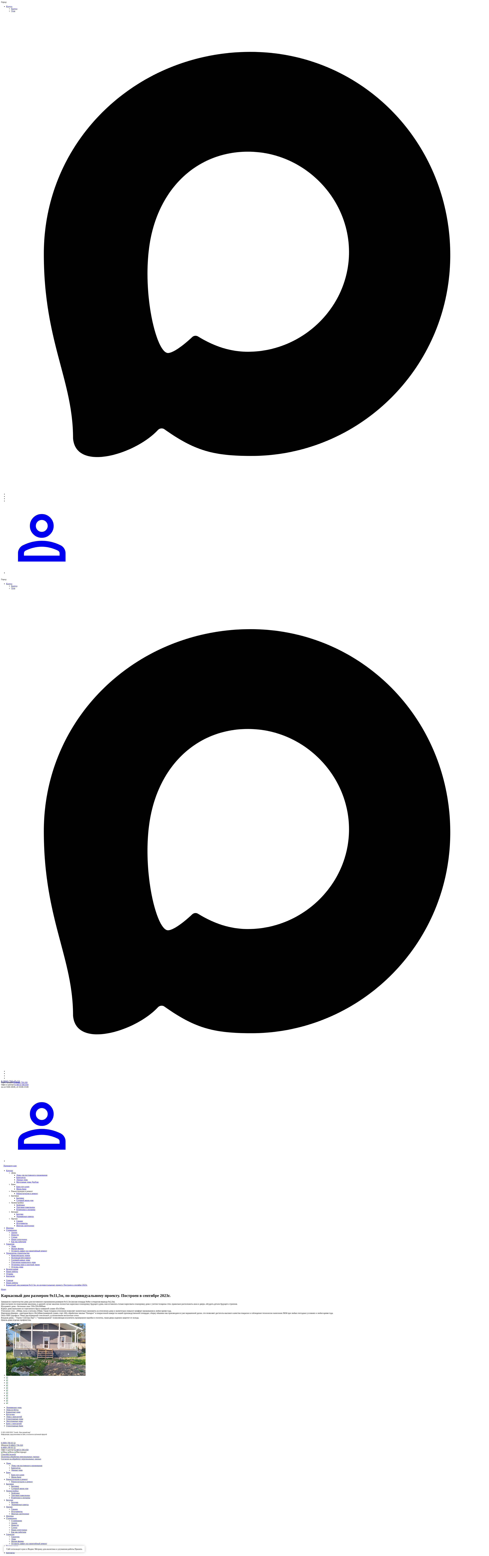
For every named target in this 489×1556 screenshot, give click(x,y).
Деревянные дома (14, 1407)
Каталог (9, 1170)
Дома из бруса (12, 1410)
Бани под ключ (22, 1187)
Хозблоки (20, 1205)
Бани (8, 1472)
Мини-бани (21, 1189)
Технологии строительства (17, 1253)
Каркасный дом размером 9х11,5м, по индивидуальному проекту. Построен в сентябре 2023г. (46, 1285)
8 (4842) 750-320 (20, 1082)
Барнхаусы (21, 1177)
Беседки (19, 1214)
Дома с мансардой (14, 1417)
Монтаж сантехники (25, 1226)
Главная (9, 1280)
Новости (15, 1235)
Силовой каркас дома (20, 1260)
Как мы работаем (18, 1242)
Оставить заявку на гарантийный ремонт (29, 1251)
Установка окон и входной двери (25, 1265)
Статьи (14, 1237)
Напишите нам (10, 1166)
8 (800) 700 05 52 (8, 1443)
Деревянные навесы (25, 1216)
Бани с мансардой (14, 1423)
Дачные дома (22, 1180)
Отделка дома (17, 1267)
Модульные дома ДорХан (27, 1182)
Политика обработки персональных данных (20, 1457)
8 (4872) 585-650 (21, 1085)
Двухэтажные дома (14, 1421)
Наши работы (12, 1271)
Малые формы (17, 1248)
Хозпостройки (12, 1491)
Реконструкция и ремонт (27, 1193)
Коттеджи (10, 1414)
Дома (13, 1246)
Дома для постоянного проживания (31, 1175)
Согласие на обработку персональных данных (21, 1459)
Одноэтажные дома (14, 1419)
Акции (14, 1232)
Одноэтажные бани (14, 1426)
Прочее (9, 1507)
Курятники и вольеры (25, 1209)
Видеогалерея (12, 1269)
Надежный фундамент (21, 1258)
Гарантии (10, 1244)
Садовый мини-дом (24, 1200)
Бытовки (20, 1198)
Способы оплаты (8, 1454)
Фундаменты (22, 1223)
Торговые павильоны (25, 1207)
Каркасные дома (13, 1412)
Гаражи (19, 1221)
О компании (11, 1230)
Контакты (10, 1276)
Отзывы (9, 1274)
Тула (13, 11)
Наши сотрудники (19, 1239)
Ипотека (9, 1228)
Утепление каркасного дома (23, 1262)
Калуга (9, 6)
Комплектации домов (20, 1255)
